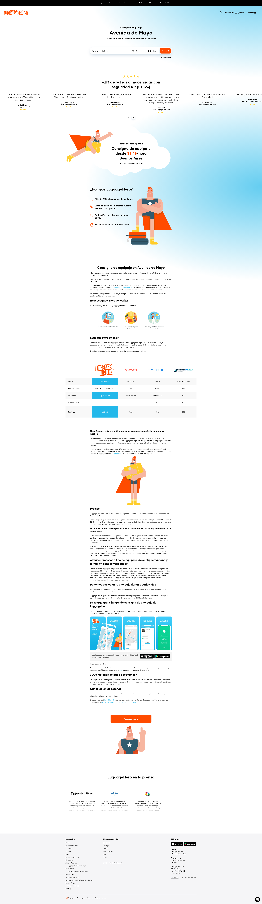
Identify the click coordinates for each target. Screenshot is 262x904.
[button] (257, 899)
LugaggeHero (117, 453)
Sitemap (68, 889)
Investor (70, 849)
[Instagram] (189, 877)
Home (68, 843)
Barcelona (106, 843)
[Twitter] (186, 877)
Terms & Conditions (72, 886)
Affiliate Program (71, 863)
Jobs (69, 851)
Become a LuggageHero (234, 12)
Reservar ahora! (131, 719)
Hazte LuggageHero (72, 857)
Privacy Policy (70, 883)
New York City (108, 851)
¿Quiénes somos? (71, 846)
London (105, 849)
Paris (104, 854)
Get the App (251, 12)
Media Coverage (73, 877)
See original (207, 97)
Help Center (70, 869)
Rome (105, 857)
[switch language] (220, 12)
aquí (121, 670)
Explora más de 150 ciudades (113, 863)
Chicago (106, 846)
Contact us (174, 877)
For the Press (70, 874)
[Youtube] (192, 877)
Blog (67, 854)
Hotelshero (69, 860)
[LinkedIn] (195, 877)
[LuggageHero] (16, 15)
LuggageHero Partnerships (77, 866)
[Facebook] (182, 877)
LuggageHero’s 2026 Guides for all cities (79, 880)
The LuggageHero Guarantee (78, 871)
